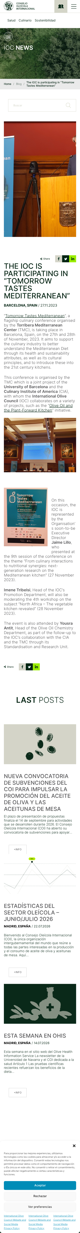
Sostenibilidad (45, 20)
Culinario (25, 20)
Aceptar (40, 1185)
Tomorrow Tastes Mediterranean (35, 315)
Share (46, 258)
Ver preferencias (40, 1207)
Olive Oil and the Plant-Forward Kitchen (38, 408)
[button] (74, 1146)
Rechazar (40, 1196)
